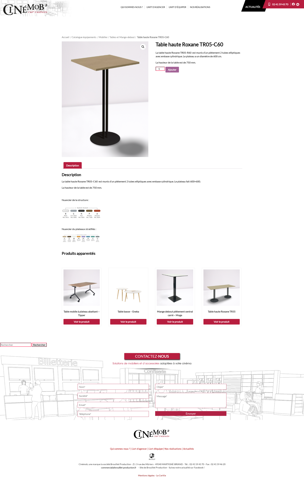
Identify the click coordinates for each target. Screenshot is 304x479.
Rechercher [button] (39, 344)
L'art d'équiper (156, 448)
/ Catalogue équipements (83, 37)
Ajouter (172, 69)
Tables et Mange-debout (122, 37)
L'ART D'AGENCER (156, 7)
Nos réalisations (173, 448)
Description (72, 165)
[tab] (72, 165)
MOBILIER (170, 23)
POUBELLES (171, 18)
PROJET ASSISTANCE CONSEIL (158, 12)
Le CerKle (161, 475)
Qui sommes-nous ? (120, 448)
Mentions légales (146, 475)
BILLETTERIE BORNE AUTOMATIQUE (154, 20)
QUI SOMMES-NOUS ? (132, 7)
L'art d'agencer (139, 448)
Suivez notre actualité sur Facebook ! (187, 467)
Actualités (188, 448)
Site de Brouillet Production (153, 467)
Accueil (65, 37)
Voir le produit (81, 321)
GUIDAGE (170, 12)
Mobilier (103, 37)
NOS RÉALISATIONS (200, 7)
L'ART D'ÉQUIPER (177, 7)
